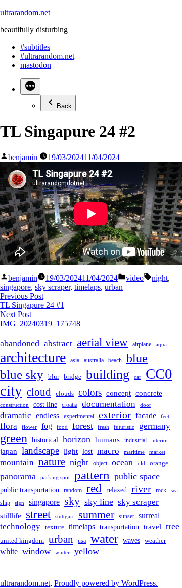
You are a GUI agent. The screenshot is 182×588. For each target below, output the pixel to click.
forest (82, 426)
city (11, 390)
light (71, 451)
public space (137, 476)
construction (14, 405)
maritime (134, 452)
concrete (148, 393)
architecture (33, 357)
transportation (119, 527)
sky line (98, 502)
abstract (58, 343)
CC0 (159, 374)
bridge (72, 376)
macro (108, 451)
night (160, 277)
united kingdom (22, 540)
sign (19, 503)
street (38, 514)
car (137, 377)
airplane (141, 344)
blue (137, 358)
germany (154, 426)
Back (64, 106)
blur (53, 376)
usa (82, 541)
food (62, 427)
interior (159, 440)
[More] (30, 86)
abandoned (19, 343)
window (36, 551)
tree (172, 526)
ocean (122, 462)
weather (155, 540)
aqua (161, 344)
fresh (103, 427)
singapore (15, 287)
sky (72, 501)
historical (45, 440)
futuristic (124, 427)
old (141, 463)
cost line (45, 404)
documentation (108, 404)
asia (74, 360)
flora (8, 426)
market (157, 452)
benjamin (22, 157)
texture (54, 527)
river (141, 488)
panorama (18, 476)
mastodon (35, 65)
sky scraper (52, 287)
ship (5, 503)
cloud (39, 392)
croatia (69, 405)
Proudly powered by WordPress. (106, 583)
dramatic (15, 415)
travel (152, 527)
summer (96, 514)
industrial (135, 440)
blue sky (21, 374)
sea (174, 490)
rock (161, 490)
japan (8, 451)
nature (51, 461)
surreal (149, 515)
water (104, 538)
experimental (79, 416)
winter (62, 552)
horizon (76, 439)
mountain (17, 462)
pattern (92, 475)
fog (46, 426)
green (13, 438)
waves (131, 540)
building (107, 374)
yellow (86, 551)
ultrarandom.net (25, 12)
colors (90, 392)
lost (87, 451)
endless (47, 415)
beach (115, 360)
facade (145, 415)
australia (94, 360)
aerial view (102, 342)
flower (29, 427)
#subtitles (35, 47)
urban (114, 287)
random (73, 490)
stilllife (10, 516)
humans (107, 440)
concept (118, 393)
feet (165, 416)
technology (20, 526)
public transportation (29, 490)
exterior (115, 414)
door (145, 405)
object (100, 463)
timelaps (87, 287)
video (135, 277)
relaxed (116, 490)
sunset (126, 516)
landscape (40, 450)
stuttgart (64, 516)
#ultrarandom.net (47, 56)
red (94, 488)
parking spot (55, 477)
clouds (65, 393)
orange (159, 463)
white (9, 551)
